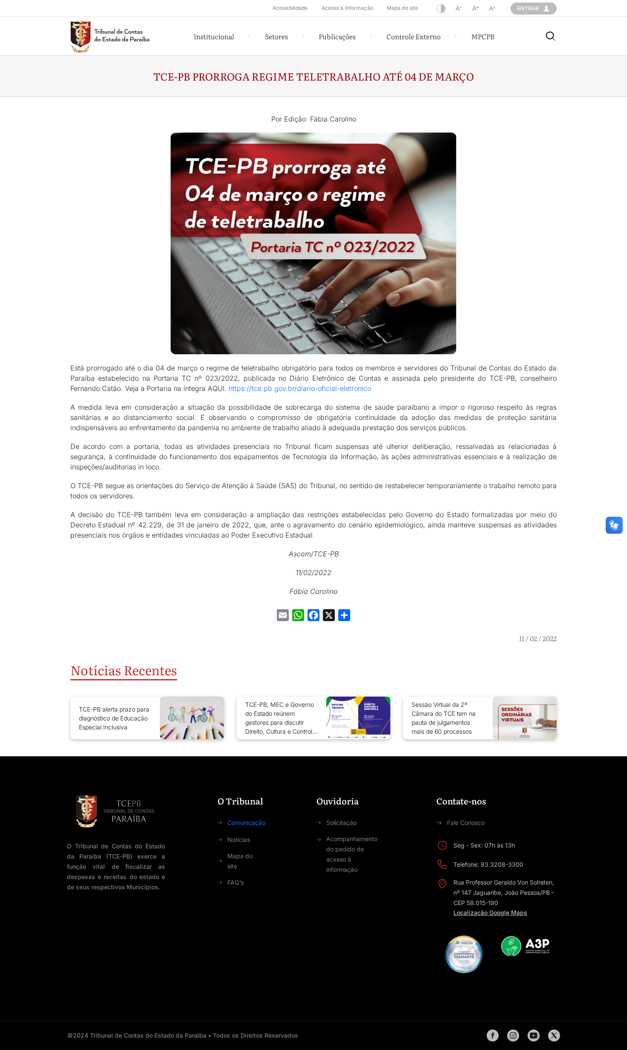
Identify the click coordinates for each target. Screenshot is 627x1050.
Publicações (337, 36)
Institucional (214, 36)
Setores (276, 36)
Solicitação (341, 822)
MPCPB (482, 36)
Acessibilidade (290, 8)
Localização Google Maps (490, 912)
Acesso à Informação (347, 8)
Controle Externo (413, 36)
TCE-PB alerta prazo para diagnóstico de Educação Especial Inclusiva (114, 718)
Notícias (238, 839)
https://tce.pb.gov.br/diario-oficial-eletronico (300, 388)
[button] (214, 36)
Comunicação (246, 822)
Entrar (528, 8)
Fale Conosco (466, 822)
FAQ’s (235, 882)
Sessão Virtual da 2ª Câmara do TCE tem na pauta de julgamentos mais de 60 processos (444, 718)
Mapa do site (402, 8)
